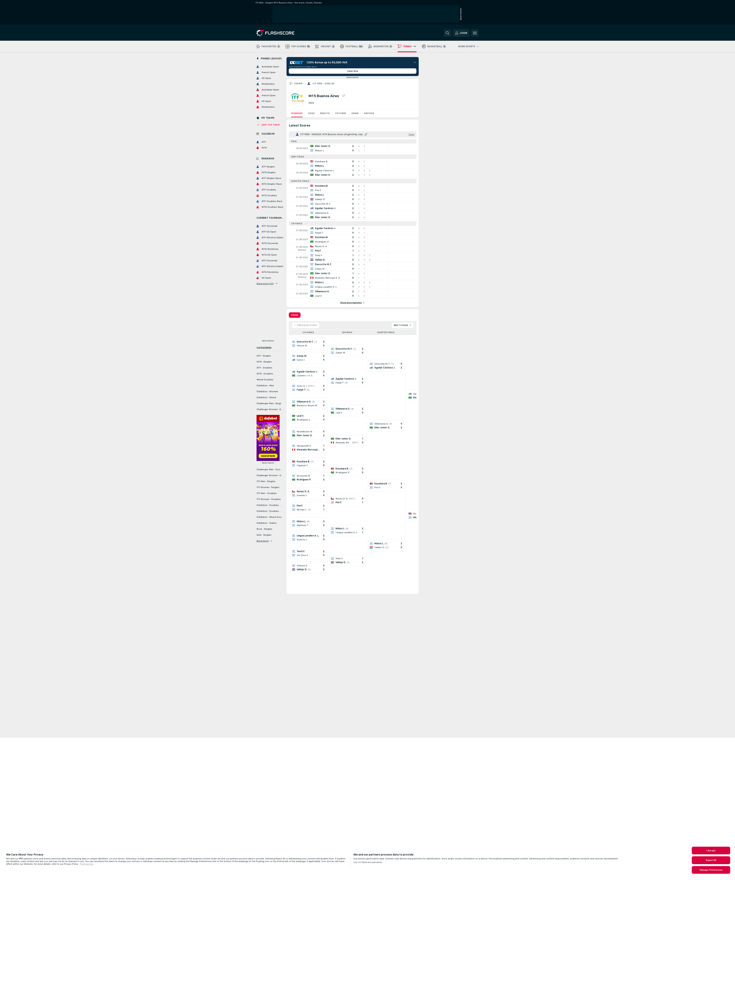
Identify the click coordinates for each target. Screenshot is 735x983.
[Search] (447, 33)
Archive (369, 113)
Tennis (298, 83)
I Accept (711, 850)
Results (325, 113)
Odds (311, 113)
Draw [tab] (294, 315)
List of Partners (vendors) (367, 862)
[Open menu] (475, 33)
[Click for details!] (352, 148)
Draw (355, 113)
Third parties (86, 864)
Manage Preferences (711, 870)
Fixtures (340, 113)
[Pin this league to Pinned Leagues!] (344, 96)
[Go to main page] (283, 33)
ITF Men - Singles (323, 83)
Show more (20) (265, 283)
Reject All (711, 860)
